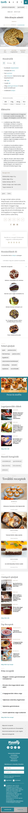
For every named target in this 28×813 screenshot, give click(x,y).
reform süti (17, 12)
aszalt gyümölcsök (12, 86)
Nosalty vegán (14, 509)
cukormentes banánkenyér (10, 361)
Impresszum (14, 759)
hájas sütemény (6, 465)
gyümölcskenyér (17, 461)
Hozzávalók (7, 809)
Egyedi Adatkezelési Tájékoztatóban (14, 801)
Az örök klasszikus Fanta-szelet (14, 564)
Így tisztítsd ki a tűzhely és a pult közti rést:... (17, 585)
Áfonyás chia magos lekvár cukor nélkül (13, 686)
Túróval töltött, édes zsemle (14, 535)
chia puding (5, 365)
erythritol (9, 73)
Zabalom (14, 21)
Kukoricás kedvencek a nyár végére (12, 731)
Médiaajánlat (14, 760)
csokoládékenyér (6, 461)
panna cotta (16, 354)
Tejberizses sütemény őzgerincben (16, 655)
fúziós (9, 193)
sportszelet (21, 7)
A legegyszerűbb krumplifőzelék (18, 643)
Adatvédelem (14, 755)
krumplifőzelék (16, 639)
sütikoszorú (5, 470)
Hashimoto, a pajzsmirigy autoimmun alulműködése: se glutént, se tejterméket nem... (18, 429)
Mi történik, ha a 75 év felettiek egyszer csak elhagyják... (17, 441)
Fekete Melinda (14, 538)
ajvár (3, 350)
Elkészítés (20, 809)
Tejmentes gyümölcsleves (17, 631)
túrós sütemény (17, 465)
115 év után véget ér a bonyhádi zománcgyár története (18, 609)
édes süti (10, 12)
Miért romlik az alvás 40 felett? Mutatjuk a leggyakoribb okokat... (17, 597)
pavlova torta (12, 350)
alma (13, 70)
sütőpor (13, 90)
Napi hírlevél (9, 780)
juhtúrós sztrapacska (8, 7)
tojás (8, 80)
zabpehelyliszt (15, 68)
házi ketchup (6, 354)
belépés (14, 255)
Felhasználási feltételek (14, 753)
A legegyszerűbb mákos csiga (12, 693)
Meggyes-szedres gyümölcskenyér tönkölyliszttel (14, 678)
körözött (14, 365)
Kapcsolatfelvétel (14, 757)
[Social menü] (13, 2)
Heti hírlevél (17, 780)
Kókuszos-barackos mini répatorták (14, 506)
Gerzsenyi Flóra (14, 567)
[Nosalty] (4, 2)
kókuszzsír (10, 76)
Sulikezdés (15, 410)
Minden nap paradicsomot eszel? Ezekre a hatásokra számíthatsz (18, 415)
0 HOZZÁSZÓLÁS (20, 25)
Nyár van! (15, 422)
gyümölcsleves (17, 628)
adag (10, 63)
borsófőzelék (14, 369)
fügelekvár (5, 357)
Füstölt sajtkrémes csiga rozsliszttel (14, 712)
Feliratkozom (19, 772)
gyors (3, 193)
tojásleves (5, 369)
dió (9, 83)
